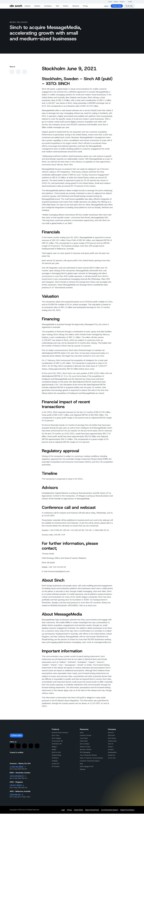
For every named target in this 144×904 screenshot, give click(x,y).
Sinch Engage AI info (86, 766)
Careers (110, 747)
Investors (111, 749)
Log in (106, 6)
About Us (111, 732)
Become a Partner (85, 749)
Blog (81, 764)
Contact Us (111, 755)
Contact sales (116, 6)
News (81, 732)
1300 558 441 (15, 794)
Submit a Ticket (85, 747)
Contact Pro (55, 764)
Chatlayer (55, 761)
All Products (55, 766)
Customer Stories (85, 735)
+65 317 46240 (16, 785)
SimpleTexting (56, 755)
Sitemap (82, 769)
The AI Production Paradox (88, 755)
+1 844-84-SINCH (16, 766)
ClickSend (55, 758)
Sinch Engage (56, 738)
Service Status (84, 744)
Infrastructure (112, 741)
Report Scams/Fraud (92, 810)
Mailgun (54, 747)
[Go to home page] (16, 6)
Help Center (84, 741)
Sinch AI (110, 744)
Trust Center (84, 738)
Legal (63, 810)
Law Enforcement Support (109, 810)
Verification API (57, 744)
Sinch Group (112, 738)
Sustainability (112, 752)
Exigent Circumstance (127, 810)
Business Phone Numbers (60, 732)
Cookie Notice (78, 810)
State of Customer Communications (91, 758)
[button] (109, 1)
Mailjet (54, 749)
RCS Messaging (85, 752)
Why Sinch (111, 735)
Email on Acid (56, 752)
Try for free (129, 6)
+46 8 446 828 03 (17, 776)
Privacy (69, 810)
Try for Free (111, 758)
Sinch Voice (55, 735)
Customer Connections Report (89, 761)
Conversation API (57, 741)
